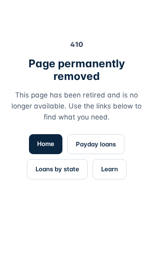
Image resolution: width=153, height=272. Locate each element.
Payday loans (96, 144)
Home (45, 144)
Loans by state (57, 169)
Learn (109, 169)
